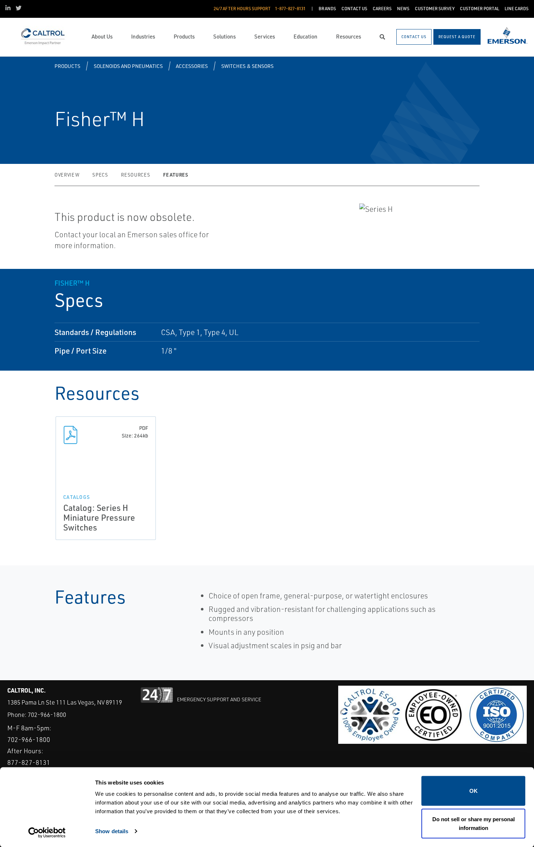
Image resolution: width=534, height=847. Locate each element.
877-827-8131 (28, 762)
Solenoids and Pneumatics (128, 66)
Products (67, 66)
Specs (100, 175)
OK (473, 791)
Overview (66, 175)
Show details (111, 831)
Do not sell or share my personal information (473, 823)
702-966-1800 (47, 714)
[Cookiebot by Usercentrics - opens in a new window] (47, 832)
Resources (135, 175)
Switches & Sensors (247, 66)
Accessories (192, 66)
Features (175, 175)
